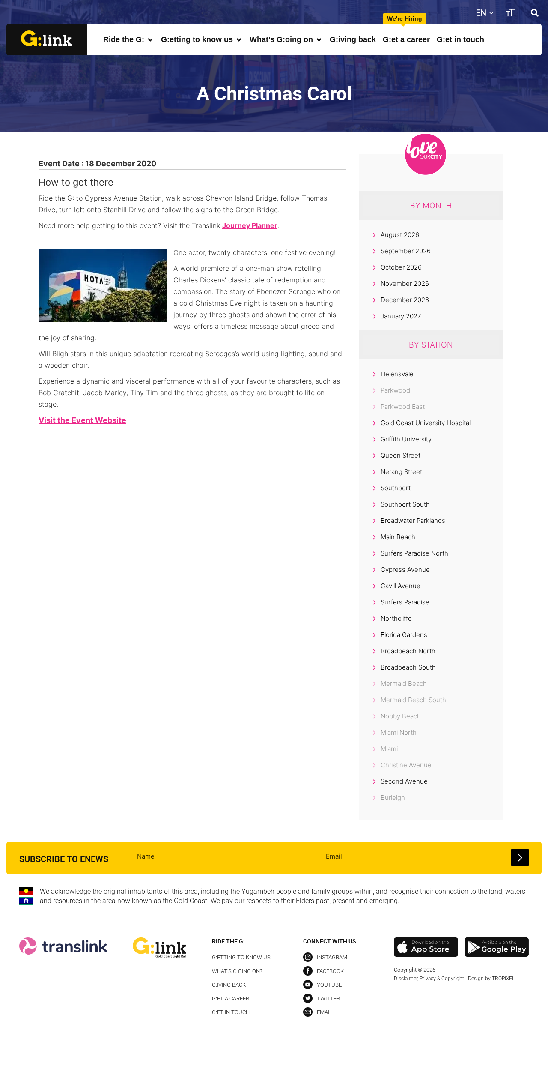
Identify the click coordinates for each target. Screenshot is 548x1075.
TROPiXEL (503, 979)
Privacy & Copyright (442, 979)
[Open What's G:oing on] (319, 39)
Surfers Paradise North (414, 553)
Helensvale (397, 374)
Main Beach (398, 537)
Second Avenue (404, 781)
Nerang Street (401, 472)
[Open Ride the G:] (150, 39)
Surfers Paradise (405, 602)
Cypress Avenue (405, 569)
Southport (396, 488)
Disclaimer (405, 979)
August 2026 (400, 235)
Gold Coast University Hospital (426, 423)
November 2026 (405, 283)
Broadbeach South (408, 667)
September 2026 (406, 251)
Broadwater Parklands (413, 520)
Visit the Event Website (82, 420)
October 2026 (401, 267)
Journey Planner (249, 225)
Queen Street (400, 455)
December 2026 (405, 300)
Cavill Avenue (400, 586)
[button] (534, 13)
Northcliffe (396, 618)
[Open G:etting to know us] (239, 39)
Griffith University (406, 439)
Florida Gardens (404, 635)
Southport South (405, 504)
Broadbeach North (408, 651)
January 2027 (401, 316)
